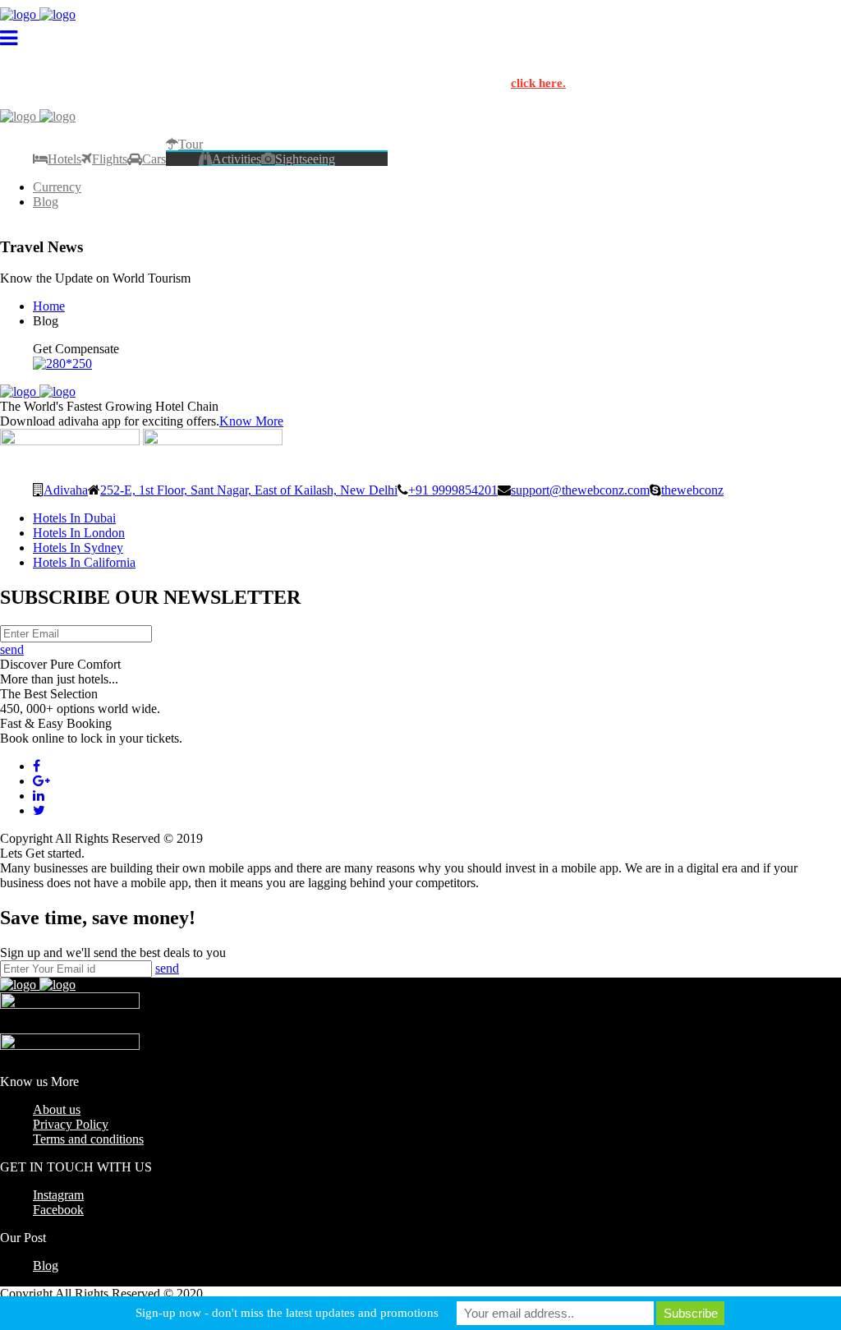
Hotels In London (79, 533)
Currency (57, 187)
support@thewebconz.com (580, 489)
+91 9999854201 (453, 489)
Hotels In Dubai (74, 518)
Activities (236, 158)
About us (56, 1109)
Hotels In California (84, 562)
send (12, 649)
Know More (251, 421)
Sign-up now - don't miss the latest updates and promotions (287, 1312)
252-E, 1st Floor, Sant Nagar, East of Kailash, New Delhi (249, 489)
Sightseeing (305, 158)
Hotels (64, 158)
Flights (109, 158)
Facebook (58, 1210)
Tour (190, 143)
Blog (45, 202)
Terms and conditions (88, 1139)
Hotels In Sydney (78, 548)
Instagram (58, 1195)
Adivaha (66, 489)
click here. (538, 83)
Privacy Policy (70, 1124)
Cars (154, 158)
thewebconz (692, 489)
